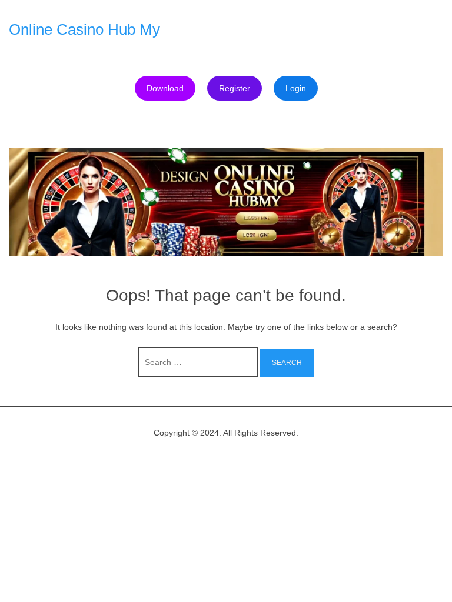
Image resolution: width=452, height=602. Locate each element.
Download (165, 88)
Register (234, 88)
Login (295, 88)
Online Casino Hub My (84, 29)
